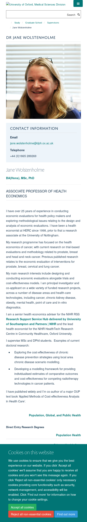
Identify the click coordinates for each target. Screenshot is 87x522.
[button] (78, 3)
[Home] (9, 22)
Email (14, 137)
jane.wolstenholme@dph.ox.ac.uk (31, 143)
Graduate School (33, 22)
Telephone (17, 150)
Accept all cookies (22, 507)
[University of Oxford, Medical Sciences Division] (35, 3)
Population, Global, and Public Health (55, 415)
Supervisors (53, 22)
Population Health (68, 435)
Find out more (66, 514)
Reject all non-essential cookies (31, 514)
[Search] (78, 14)
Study (17, 22)
